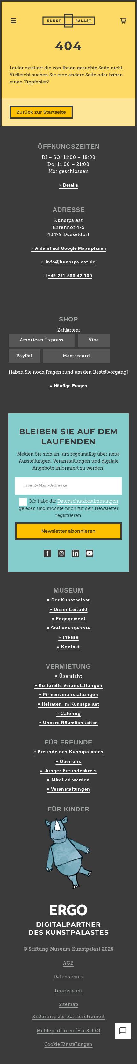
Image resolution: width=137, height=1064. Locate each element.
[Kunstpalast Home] (68, 20)
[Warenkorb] (123, 21)
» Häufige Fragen (68, 385)
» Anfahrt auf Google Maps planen (68, 248)
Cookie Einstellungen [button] (68, 1044)
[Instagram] (61, 554)
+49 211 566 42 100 (70, 275)
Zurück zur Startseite (41, 112)
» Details (68, 185)
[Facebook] (47, 554)
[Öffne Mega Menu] (13, 21)
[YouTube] (89, 554)
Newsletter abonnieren (68, 531)
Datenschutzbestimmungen (87, 501)
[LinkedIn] (75, 554)
